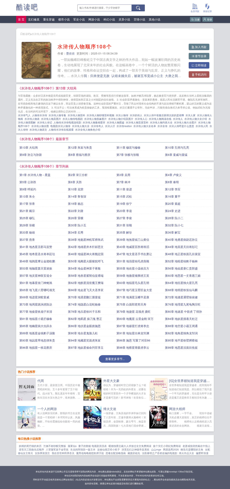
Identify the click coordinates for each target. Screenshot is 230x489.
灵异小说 (124, 19)
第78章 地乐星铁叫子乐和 (84, 311)
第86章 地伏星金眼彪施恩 (84, 326)
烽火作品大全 (186, 453)
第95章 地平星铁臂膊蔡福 (181, 340)
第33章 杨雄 (27, 232)
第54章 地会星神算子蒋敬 (84, 268)
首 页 (21, 19)
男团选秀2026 (171, 449)
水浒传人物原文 (39, 129)
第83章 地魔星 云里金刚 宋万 (134, 319)
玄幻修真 (34, 19)
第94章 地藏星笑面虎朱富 (84, 340)
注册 (197, 19)
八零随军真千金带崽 (57, 449)
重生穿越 (49, 19)
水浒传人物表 (32, 119)
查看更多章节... (115, 359)
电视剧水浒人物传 (61, 126)
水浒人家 (191, 115)
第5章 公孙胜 (27, 182)
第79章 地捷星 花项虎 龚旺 (133, 311)
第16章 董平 (172, 196)
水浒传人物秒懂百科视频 (101, 115)
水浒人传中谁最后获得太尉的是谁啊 (164, 115)
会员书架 (195, 11)
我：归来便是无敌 (97, 75)
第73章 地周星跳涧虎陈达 (35, 304)
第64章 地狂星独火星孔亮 (181, 283)
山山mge (156, 449)
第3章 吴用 (123, 175)
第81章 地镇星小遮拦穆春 (35, 319)
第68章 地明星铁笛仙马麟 (181, 290)
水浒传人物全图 (40, 126)
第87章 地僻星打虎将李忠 (132, 326)
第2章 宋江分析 (78, 175)
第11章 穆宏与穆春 (128, 147)
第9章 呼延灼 (27, 189)
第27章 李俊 (124, 218)
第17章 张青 (27, 204)
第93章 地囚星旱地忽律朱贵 (37, 340)
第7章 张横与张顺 (127, 155)
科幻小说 (109, 19)
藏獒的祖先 (134, 453)
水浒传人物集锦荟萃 (95, 122)
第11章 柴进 (124, 189)
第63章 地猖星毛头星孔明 (132, 283)
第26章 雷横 (75, 218)
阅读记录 (207, 11)
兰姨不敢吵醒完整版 (54, 446)
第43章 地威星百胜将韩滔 (132, 247)
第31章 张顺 (124, 225)
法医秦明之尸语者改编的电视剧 (159, 453)
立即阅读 (200, 65)
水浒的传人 (137, 115)
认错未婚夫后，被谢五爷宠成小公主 (137, 75)
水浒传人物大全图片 (186, 122)
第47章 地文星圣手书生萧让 (134, 254)
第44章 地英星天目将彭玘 (181, 247)
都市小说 (64, 19)
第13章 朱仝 (27, 196)
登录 (209, 19)
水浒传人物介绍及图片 (121, 119)
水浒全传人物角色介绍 (88, 129)
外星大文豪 (111, 380)
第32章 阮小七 (174, 225)
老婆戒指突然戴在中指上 (196, 446)
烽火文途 (109, 408)
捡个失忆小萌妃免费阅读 (167, 446)
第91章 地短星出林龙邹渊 (132, 333)
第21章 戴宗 (27, 211)
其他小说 (154, 19)
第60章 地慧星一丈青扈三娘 (183, 275)
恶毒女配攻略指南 (116, 453)
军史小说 (79, 19)
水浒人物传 (123, 115)
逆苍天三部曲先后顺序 (31, 449)
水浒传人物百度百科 (138, 122)
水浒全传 (163, 126)
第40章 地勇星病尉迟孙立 (181, 239)
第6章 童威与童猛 (176, 155)
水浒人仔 (110, 126)
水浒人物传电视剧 (73, 119)
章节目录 (200, 56)
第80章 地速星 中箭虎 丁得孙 (183, 311)
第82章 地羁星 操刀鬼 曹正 (85, 319)
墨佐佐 (70, 53)
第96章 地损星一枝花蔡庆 (35, 347)
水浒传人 (178, 119)
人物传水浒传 (40, 115)
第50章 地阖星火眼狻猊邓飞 (86, 261)
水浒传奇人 (98, 126)
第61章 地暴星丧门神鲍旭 (35, 283)
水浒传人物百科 (77, 115)
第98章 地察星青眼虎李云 (132, 347)
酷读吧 (27, 7)
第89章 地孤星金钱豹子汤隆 (37, 333)
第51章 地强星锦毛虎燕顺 (132, 261)
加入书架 (200, 47)
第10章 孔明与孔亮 (177, 147)
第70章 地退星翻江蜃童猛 (84, 297)
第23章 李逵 (124, 211)
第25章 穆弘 (27, 218)
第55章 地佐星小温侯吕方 (132, 268)
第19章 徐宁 (124, 204)
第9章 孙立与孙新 (30, 155)
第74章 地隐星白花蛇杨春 (84, 304)
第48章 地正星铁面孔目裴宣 (183, 254)
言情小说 (139, 19)
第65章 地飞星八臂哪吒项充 (37, 290)
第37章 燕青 (27, 239)
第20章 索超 (172, 204)
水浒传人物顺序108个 (44, 34)
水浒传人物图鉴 (116, 122)
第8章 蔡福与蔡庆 (79, 155)
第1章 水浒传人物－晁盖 (34, 175)
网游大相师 (177, 408)
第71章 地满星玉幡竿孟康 (132, 297)
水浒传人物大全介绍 (196, 119)
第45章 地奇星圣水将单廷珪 (37, 254)
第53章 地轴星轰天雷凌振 (35, 268)
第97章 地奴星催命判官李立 (86, 347)
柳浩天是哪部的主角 (192, 449)
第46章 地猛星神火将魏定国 (86, 254)
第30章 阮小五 (77, 225)
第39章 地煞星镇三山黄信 (132, 239)
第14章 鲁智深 (77, 196)
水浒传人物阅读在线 (161, 119)
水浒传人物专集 (58, 115)
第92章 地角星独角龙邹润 (181, 333)
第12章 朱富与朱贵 (80, 147)
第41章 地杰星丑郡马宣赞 (35, 247)
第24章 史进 (172, 211)
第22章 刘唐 (75, 211)
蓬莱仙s (72, 446)
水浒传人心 (142, 119)
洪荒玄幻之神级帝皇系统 (135, 449)
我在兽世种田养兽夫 (63, 453)
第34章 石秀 (75, 232)
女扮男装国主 (42, 453)
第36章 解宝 (172, 232)
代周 (40, 380)
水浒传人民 (203, 126)
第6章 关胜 (75, 182)
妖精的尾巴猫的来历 (30, 446)
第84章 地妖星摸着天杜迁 (181, 319)
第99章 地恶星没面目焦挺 (181, 347)
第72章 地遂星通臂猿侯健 (181, 297)
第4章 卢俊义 (173, 175)
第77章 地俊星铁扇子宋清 (35, 311)
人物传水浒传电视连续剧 (68, 122)
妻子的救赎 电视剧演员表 (92, 446)
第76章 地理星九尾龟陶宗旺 (183, 304)
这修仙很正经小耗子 (108, 449)
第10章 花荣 (75, 189)
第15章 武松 (124, 196)
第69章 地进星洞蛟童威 (34, 297)
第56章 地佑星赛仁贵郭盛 (181, 268)
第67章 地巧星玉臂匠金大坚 (134, 290)
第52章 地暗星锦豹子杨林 (181, 261)
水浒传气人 (25, 115)
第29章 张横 (27, 225)
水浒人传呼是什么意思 (182, 126)
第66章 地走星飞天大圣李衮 (86, 290)
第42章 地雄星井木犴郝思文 (86, 247)
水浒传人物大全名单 (145, 126)
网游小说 (94, 19)
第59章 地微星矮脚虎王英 (132, 275)
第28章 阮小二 (174, 218)
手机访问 (200, 74)
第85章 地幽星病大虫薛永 (35, 326)
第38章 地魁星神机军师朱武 (86, 239)
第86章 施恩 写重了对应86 (133, 340)
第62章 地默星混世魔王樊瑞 (86, 283)
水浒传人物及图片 (52, 119)
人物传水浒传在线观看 (62, 129)
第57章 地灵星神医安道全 (35, 275)
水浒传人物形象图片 (96, 119)
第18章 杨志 (75, 204)
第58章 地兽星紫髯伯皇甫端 (86, 275)
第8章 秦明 (172, 182)
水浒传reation (124, 126)
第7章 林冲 (123, 182)
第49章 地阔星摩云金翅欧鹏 (37, 261)
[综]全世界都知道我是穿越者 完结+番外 (197, 380)
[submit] (138, 7)
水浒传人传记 (45, 122)
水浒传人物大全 (81, 126)
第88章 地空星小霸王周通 (181, 326)
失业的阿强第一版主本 (82, 449)
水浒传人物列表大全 (162, 122)
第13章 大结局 (28, 147)
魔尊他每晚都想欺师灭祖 (90, 453)
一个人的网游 (47, 408)
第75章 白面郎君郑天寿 (131, 304)
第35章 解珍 (124, 232)
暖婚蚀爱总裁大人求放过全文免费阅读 (130, 446)
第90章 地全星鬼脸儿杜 (83, 333)
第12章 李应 (172, 189)
